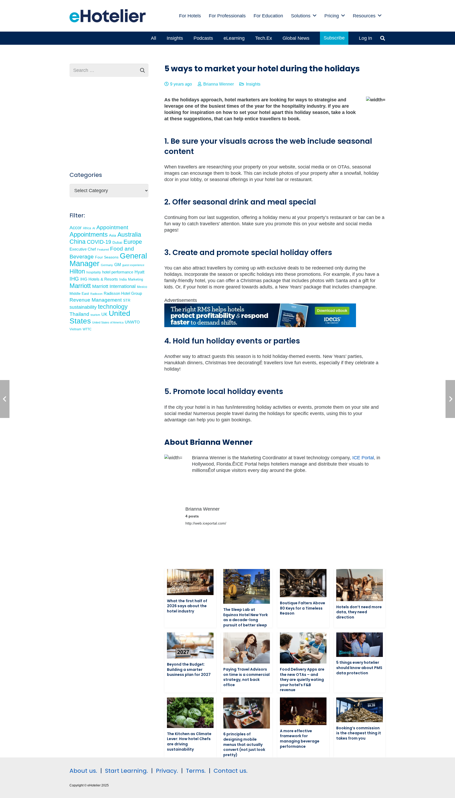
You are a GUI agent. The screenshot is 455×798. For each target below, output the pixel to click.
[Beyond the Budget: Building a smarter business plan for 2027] (190, 645)
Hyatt (139, 272)
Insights (253, 84)
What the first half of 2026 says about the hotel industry (187, 606)
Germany (107, 265)
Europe (132, 241)
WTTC (87, 329)
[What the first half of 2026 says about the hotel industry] (190, 582)
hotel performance (117, 272)
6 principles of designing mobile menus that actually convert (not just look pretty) (244, 744)
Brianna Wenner (218, 84)
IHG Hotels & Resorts (99, 279)
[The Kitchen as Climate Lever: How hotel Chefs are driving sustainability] (190, 712)
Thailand (79, 314)
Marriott (80, 285)
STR (126, 300)
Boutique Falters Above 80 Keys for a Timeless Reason (302, 608)
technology (113, 306)
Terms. (196, 771)
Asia (112, 235)
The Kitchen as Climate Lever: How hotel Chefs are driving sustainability (189, 741)
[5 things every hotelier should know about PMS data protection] (359, 644)
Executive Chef (83, 249)
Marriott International (114, 286)
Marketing (135, 279)
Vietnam (75, 329)
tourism (95, 314)
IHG (74, 279)
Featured (103, 249)
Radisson (96, 293)
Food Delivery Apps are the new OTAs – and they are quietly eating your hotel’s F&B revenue (302, 679)
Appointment (112, 227)
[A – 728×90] (260, 325)
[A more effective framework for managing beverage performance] (303, 711)
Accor (76, 227)
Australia (129, 234)
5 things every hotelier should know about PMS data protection (359, 667)
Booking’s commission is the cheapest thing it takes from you (358, 733)
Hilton (77, 271)
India (123, 279)
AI (93, 228)
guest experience (133, 265)
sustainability (83, 307)
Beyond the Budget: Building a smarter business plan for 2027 (189, 669)
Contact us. (231, 771)
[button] (314, 16)
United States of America (107, 322)
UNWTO (132, 322)
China (78, 241)
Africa (87, 228)
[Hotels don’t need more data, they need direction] (359, 585)
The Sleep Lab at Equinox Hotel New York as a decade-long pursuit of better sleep (245, 617)
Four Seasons (106, 257)
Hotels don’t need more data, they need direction (359, 612)
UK (104, 314)
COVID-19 (99, 242)
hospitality (93, 272)
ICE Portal (363, 457)
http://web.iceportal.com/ (205, 523)
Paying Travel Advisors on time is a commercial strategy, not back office (246, 677)
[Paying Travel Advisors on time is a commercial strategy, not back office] (246, 648)
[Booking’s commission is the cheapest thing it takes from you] (359, 709)
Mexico (142, 286)
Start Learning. (125, 771)
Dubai (117, 242)
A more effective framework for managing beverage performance (299, 738)
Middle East (79, 294)
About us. (83, 771)
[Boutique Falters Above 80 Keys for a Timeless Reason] (303, 583)
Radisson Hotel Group (123, 293)
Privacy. (167, 771)
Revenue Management (96, 300)
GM (117, 264)
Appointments (89, 234)
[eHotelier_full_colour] (108, 15)
